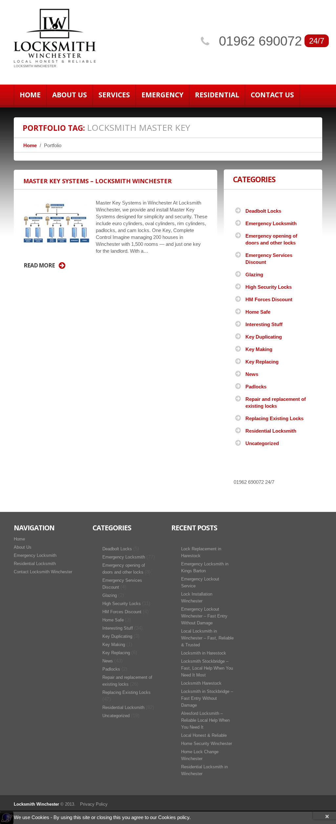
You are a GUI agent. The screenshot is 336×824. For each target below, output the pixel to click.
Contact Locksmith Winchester (43, 571)
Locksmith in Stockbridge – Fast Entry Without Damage (207, 698)
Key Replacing (262, 361)
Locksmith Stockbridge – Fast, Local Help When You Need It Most (207, 668)
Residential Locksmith (270, 431)
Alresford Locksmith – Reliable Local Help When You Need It (205, 720)
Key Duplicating (263, 337)
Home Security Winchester (206, 743)
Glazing (254, 274)
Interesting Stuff (264, 324)
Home (30, 94)
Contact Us (272, 94)
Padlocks (255, 386)
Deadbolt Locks (263, 211)
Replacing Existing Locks (274, 418)
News (251, 374)
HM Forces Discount (268, 299)
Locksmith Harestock (201, 683)
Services (114, 94)
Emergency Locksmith (271, 223)
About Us (69, 94)
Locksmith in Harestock (203, 653)
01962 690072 (260, 41)
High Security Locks (268, 287)
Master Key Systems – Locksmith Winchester (97, 181)
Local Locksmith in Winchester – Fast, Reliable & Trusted (207, 638)
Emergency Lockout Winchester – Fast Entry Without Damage (204, 616)
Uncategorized (262, 443)
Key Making (258, 349)
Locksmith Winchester (36, 804)
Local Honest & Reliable (204, 735)
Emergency (162, 94)
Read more (39, 265)
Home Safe (257, 312)
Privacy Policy (94, 804)
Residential (217, 94)
